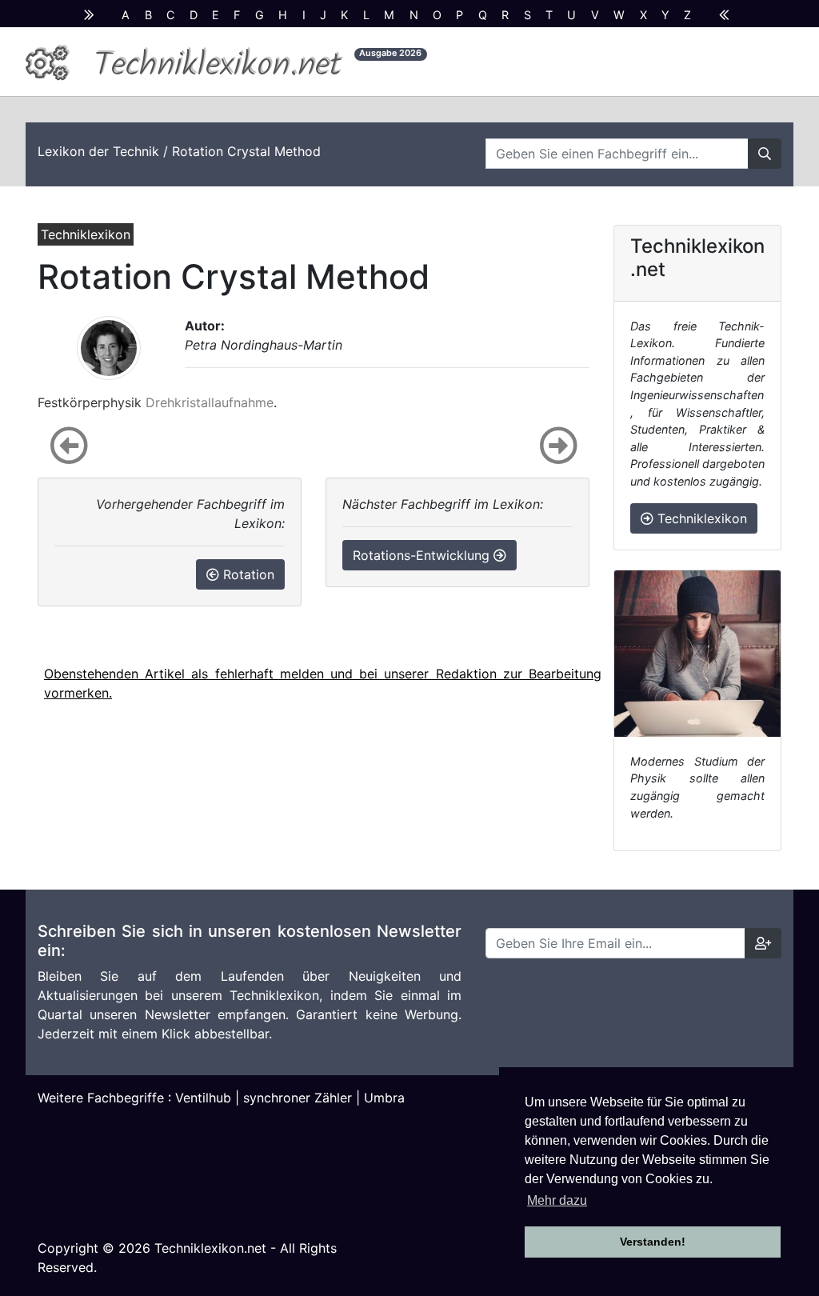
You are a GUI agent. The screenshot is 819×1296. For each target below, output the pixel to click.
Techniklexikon (700, 518)
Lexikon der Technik (98, 151)
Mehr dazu (557, 1200)
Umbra (384, 1098)
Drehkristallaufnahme (210, 402)
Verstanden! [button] (652, 1241)
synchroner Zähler (297, 1098)
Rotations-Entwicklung (423, 555)
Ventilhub (203, 1098)
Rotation (246, 574)
